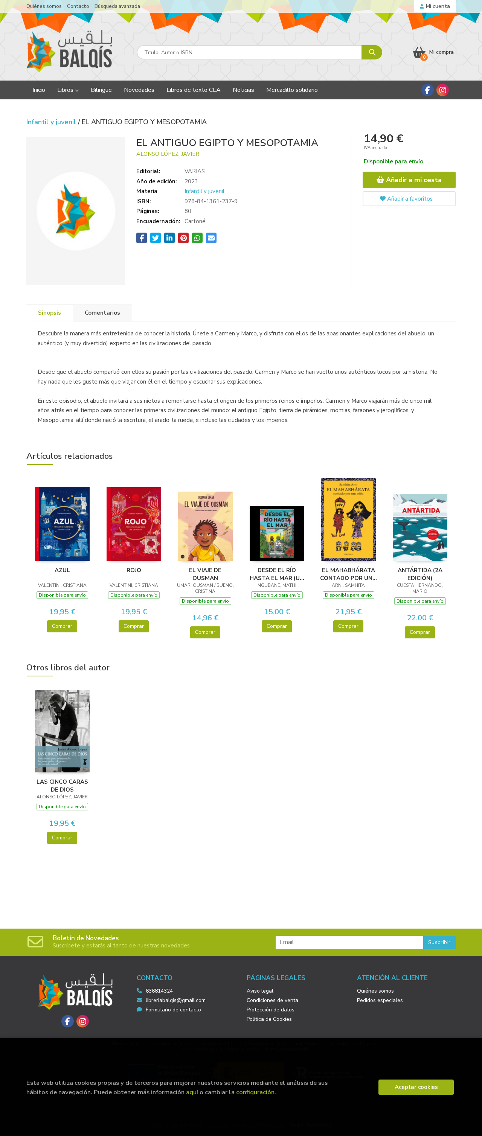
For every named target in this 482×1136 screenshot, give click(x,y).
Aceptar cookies (416, 1087)
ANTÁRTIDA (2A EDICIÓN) (420, 574)
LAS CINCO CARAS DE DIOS (62, 785)
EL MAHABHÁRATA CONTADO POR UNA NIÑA (348, 574)
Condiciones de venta (272, 1000)
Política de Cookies (269, 1019)
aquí (192, 1092)
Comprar (62, 626)
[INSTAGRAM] (442, 90)
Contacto (78, 6)
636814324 (159, 990)
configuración (255, 1092)
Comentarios (102, 313)
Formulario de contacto (173, 1009)
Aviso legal (260, 990)
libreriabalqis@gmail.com (176, 1000)
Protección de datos (270, 1009)
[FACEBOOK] (427, 90)
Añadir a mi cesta (413, 179)
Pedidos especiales (380, 1000)
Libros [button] (66, 90)
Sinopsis (49, 313)
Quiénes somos (44, 6)
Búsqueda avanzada (117, 6)
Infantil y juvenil (52, 121)
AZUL (62, 570)
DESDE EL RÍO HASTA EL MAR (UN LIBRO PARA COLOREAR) (277, 574)
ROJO (134, 570)
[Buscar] (372, 52)
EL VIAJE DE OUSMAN (205, 574)
